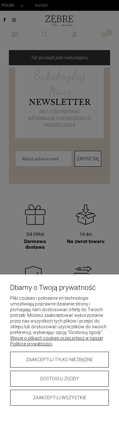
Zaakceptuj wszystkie (59, 397)
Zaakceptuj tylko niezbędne (59, 359)
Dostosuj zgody (59, 378)
